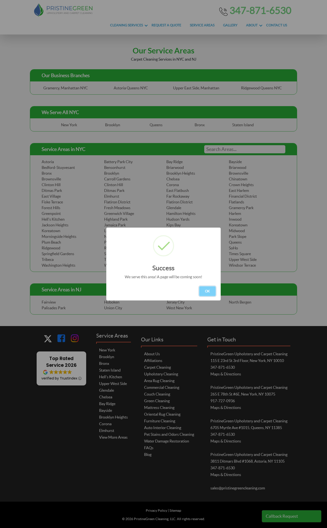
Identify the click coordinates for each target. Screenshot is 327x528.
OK (207, 291)
